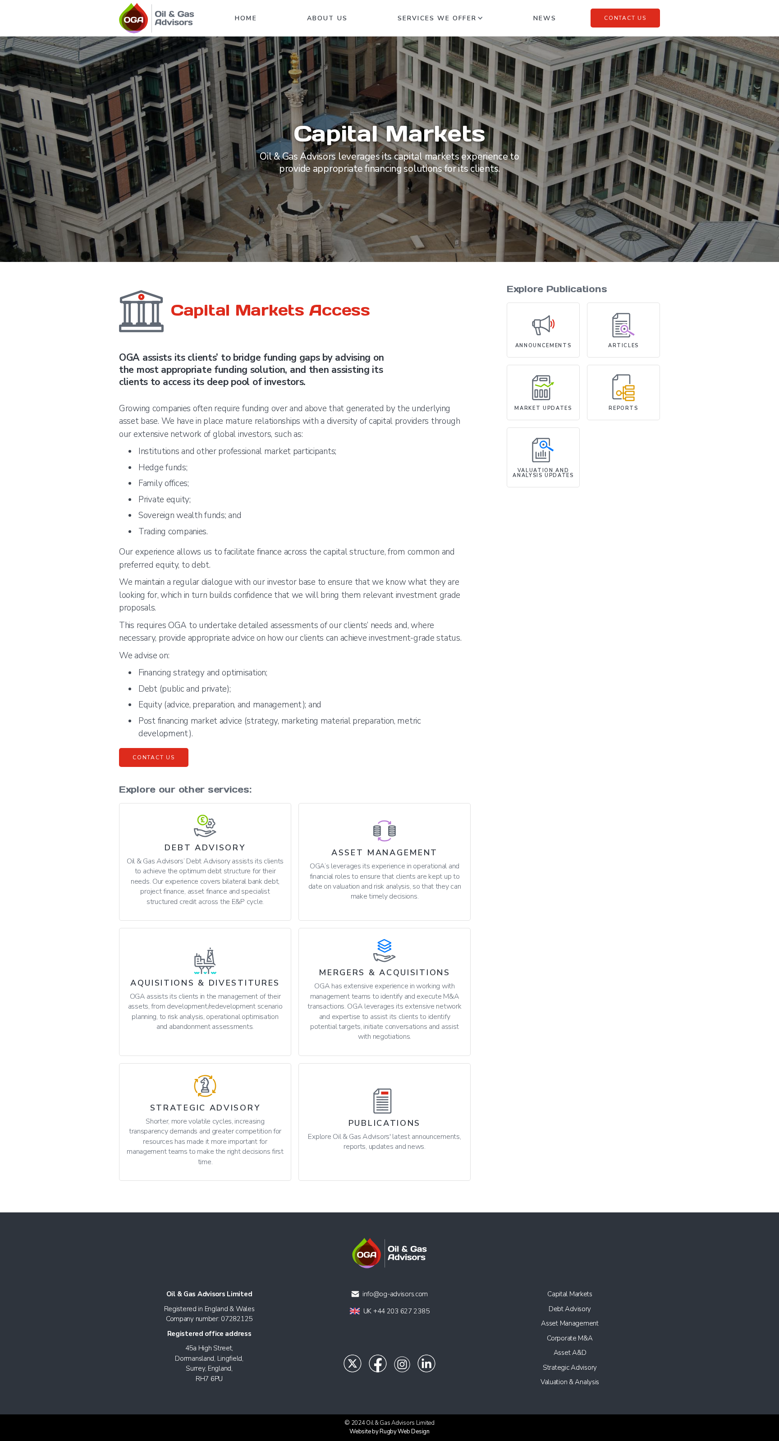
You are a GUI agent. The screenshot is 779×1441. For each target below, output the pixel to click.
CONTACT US (154, 757)
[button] (440, 18)
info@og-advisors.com (395, 1294)
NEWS (544, 18)
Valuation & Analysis (570, 1381)
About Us (327, 18)
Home (246, 18)
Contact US (625, 18)
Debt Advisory (570, 1308)
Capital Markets (569, 1294)
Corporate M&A (569, 1338)
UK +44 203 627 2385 (396, 1311)
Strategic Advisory (570, 1367)
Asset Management (569, 1323)
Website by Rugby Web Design (389, 1431)
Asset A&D (570, 1352)
